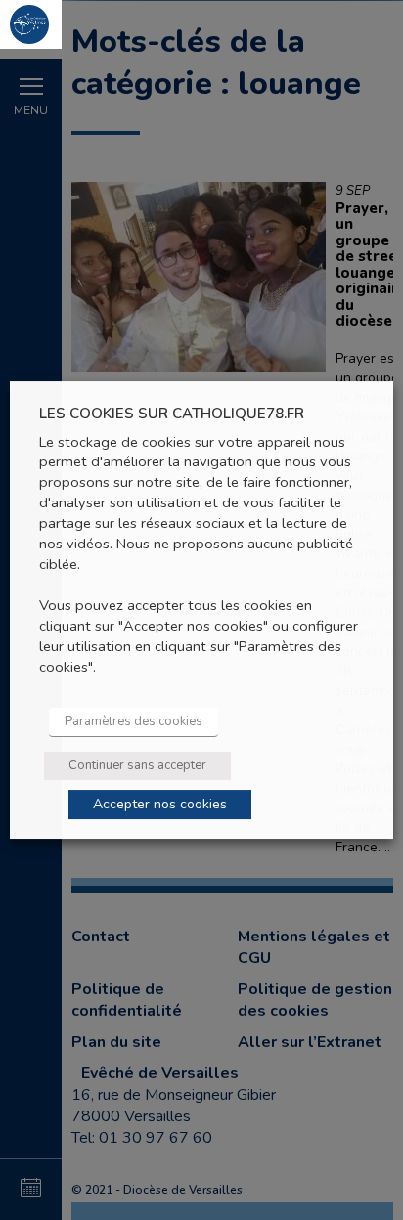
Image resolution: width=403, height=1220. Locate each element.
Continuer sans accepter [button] (137, 765)
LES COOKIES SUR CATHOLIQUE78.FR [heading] (171, 414)
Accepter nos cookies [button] (160, 804)
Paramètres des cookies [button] (133, 721)
